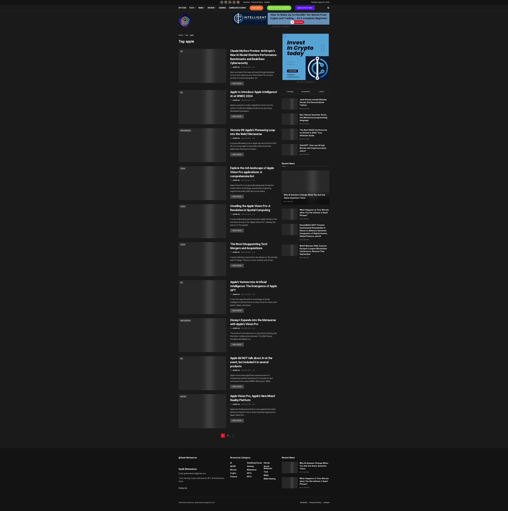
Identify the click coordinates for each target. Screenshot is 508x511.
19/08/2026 (305, 258)
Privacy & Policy (257, 2)
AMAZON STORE (305, 8)
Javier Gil (236, 67)
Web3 (200, 8)
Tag (186, 35)
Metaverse (185, 130)
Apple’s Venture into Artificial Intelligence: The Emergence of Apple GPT (253, 286)
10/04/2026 (246, 67)
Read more (237, 83)
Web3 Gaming (270, 479)
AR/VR (183, 396)
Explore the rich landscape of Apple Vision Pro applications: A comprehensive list (252, 172)
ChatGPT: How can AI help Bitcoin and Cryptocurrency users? (313, 148)
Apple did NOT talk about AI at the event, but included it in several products (251, 362)
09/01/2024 (246, 214)
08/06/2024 (246, 100)
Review (211, 8)
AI (181, 51)
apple (192, 35)
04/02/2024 (246, 180)
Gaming (222, 8)
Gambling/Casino (237, 8)
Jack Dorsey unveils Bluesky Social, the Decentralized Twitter (313, 102)
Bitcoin (182, 8)
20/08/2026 (305, 240)
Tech (191, 8)
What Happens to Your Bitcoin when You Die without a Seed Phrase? (314, 213)
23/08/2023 (246, 252)
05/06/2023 (246, 404)
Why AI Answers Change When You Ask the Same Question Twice (314, 466)
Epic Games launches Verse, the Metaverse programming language (313, 118)
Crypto (233, 473)
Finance (233, 477)
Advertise (246, 2)
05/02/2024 (246, 138)
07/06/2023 (246, 370)
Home (181, 35)
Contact (267, 2)
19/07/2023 (246, 294)
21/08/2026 (289, 201)
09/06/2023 (246, 328)
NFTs (249, 473)
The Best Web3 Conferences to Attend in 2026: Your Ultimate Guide (313, 133)
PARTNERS (256, 8)
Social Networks (268, 467)
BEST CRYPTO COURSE (279, 8)
